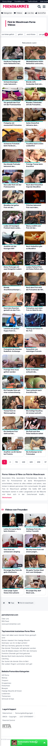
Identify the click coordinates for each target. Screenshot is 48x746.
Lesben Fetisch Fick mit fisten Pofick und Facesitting (34, 268)
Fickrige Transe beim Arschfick (34, 165)
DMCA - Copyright (9, 717)
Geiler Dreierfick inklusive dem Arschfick (32, 124)
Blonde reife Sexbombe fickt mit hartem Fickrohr (33, 83)
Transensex (6, 696)
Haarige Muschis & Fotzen (12, 691)
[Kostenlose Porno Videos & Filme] (16, 7)
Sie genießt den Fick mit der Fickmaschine (12, 103)
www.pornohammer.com (11, 624)
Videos (19, 13)
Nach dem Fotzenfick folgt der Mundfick (34, 186)
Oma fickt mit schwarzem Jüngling (12, 550)
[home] (3, 603)
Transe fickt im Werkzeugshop (10, 412)
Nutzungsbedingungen (24, 713)
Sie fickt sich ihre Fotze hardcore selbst (34, 432)
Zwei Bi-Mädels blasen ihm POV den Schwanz (19, 651)
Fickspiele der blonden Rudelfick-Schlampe (13, 350)
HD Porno (5, 675)
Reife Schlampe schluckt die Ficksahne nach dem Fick (34, 371)
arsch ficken (31, 34)
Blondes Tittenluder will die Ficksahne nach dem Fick (34, 103)
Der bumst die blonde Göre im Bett (15, 661)
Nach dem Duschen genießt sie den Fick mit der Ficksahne (12, 309)
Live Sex (30, 13)
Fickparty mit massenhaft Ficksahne (13, 124)
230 (23, 462)
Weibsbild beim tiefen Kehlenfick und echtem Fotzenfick (35, 62)
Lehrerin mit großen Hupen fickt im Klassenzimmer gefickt (13, 330)
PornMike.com (20, 1)
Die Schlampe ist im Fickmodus (34, 453)
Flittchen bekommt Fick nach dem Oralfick (33, 206)
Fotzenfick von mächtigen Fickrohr (34, 350)
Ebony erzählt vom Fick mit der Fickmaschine (33, 227)
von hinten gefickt (8, 34)
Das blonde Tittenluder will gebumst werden (19, 648)
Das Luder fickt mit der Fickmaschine (12, 186)
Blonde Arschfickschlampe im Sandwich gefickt (13, 288)
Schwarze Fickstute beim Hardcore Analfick (11, 145)
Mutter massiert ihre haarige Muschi (16, 640)
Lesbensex (6, 694)
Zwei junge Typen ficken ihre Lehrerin (11, 592)
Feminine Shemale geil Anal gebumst (16, 653)
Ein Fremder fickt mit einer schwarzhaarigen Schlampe (13, 391)
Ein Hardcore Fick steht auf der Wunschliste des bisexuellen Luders (11, 432)
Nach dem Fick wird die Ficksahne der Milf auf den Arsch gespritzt (35, 288)
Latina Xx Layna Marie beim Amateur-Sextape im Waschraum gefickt (12, 530)
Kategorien (8, 13)
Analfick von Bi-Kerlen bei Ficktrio (13, 453)
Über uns (5, 619)
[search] (39, 6)
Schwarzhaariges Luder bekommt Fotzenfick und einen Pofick (12, 83)
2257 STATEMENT (26, 717)
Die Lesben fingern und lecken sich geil (17, 664)
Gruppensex (6, 683)
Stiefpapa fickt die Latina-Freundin (33, 530)
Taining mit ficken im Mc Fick (34, 330)
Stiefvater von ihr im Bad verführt (14, 643)
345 (31, 462)
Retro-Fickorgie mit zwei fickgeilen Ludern (13, 268)
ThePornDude (32, 1)
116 (16, 462)
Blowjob (5, 688)
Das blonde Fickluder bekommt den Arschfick (12, 165)
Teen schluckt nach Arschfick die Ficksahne (34, 391)
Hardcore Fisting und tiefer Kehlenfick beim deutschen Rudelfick (12, 62)
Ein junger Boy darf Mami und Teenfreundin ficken (34, 592)
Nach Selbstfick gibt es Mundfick (34, 247)
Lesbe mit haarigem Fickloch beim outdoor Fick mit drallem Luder (12, 227)
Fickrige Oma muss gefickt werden (11, 371)
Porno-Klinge (7, 1)
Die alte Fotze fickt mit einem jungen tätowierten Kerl (35, 550)
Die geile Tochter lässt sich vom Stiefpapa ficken (35, 571)
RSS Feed (5, 621)
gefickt (20, 34)
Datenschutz (7, 713)
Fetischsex (6, 686)
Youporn (5, 680)
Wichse (4, 678)
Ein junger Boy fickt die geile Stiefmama (13, 571)
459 (38, 462)
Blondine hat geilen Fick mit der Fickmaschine (11, 206)
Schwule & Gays (8, 699)
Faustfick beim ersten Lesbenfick (34, 145)
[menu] (44, 6)
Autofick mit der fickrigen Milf (10, 247)
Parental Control (8, 720)
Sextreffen (42, 13)
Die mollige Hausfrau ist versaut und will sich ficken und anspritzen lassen (34, 412)
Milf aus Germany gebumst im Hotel (15, 646)
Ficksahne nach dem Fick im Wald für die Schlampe (34, 309)
